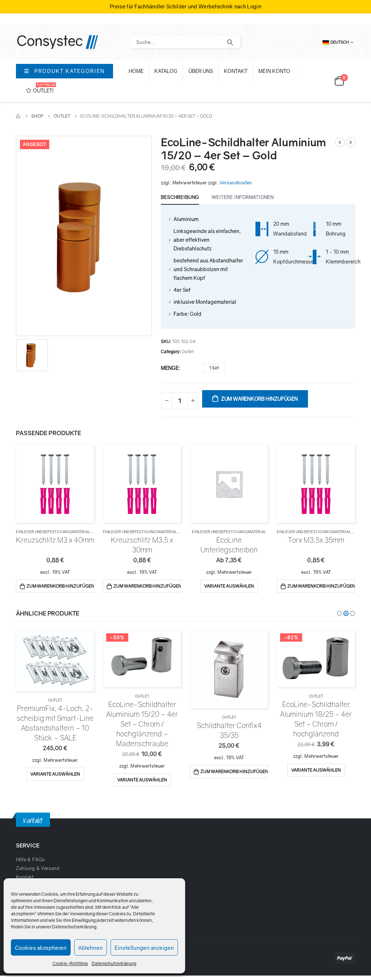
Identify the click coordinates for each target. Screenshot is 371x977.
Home (136, 71)
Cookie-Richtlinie (70, 963)
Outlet (188, 351)
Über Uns (200, 71)
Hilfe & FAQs (30, 859)
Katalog (166, 71)
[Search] (230, 42)
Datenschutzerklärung (74, 926)
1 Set (214, 368)
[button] (339, 613)
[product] (54, 483)
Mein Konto (274, 71)
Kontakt (235, 71)
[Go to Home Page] (18, 116)
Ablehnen (90, 947)
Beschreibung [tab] (180, 197)
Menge (170, 368)
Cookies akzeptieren (41, 947)
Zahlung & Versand (37, 868)
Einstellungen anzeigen (144, 947)
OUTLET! (44, 88)
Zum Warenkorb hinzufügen (259, 399)
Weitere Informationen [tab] (243, 197)
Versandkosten (236, 182)
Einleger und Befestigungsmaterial (53, 532)
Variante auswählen (229, 586)
